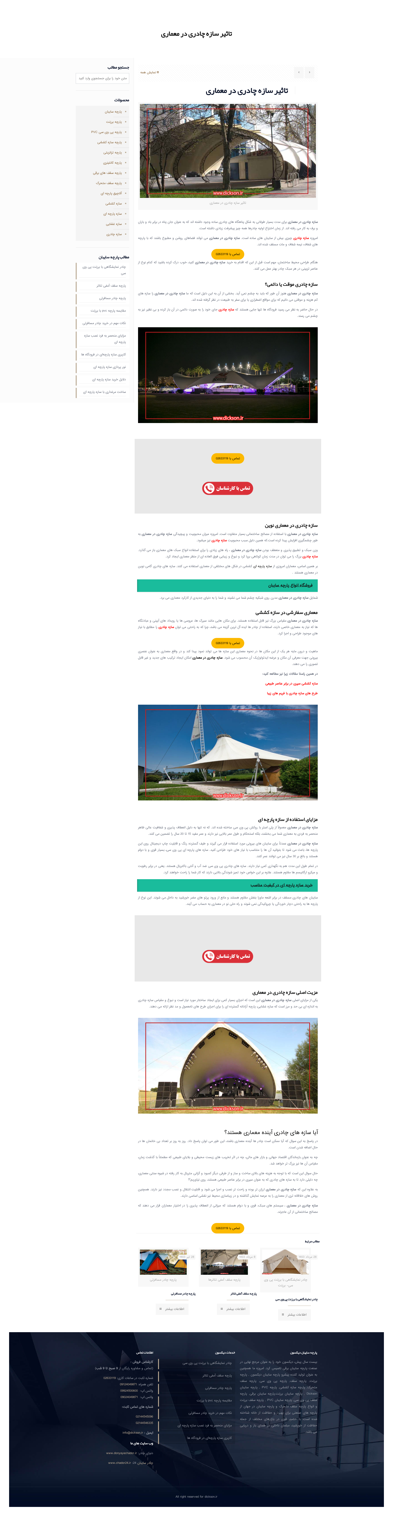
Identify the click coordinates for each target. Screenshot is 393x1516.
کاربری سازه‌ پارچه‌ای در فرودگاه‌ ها (103, 354)
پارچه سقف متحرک (109, 183)
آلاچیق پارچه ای (111, 193)
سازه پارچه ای (112, 214)
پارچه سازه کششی (109, 142)
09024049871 (129, 1397)
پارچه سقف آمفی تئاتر (243, 1293)
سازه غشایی (114, 224)
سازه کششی (114, 204)
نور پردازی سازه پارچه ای (109, 367)
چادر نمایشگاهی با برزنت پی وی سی (296, 1299)
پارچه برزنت (114, 122)
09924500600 (129, 1391)
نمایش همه (148, 72)
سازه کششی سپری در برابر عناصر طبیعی (291, 684)
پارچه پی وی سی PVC (106, 132)
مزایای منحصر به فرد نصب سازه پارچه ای (105, 339)
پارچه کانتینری (112, 163)
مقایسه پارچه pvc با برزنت (108, 311)
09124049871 (128, 1384)
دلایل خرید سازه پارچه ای (109, 379)
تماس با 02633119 (228, 254)
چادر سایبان (145, 1463)
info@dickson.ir (133, 1433)
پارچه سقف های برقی (107, 173)
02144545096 (144, 1417)
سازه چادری (114, 234)
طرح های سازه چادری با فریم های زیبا (292, 693)
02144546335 (144, 1423)
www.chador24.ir (119, 1463)
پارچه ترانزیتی (112, 152)
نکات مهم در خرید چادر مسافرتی (104, 323)
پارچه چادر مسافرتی (183, 1293)
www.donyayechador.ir (121, 1453)
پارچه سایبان (113, 112)
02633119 (109, 1378)
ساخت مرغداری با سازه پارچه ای (104, 392)
